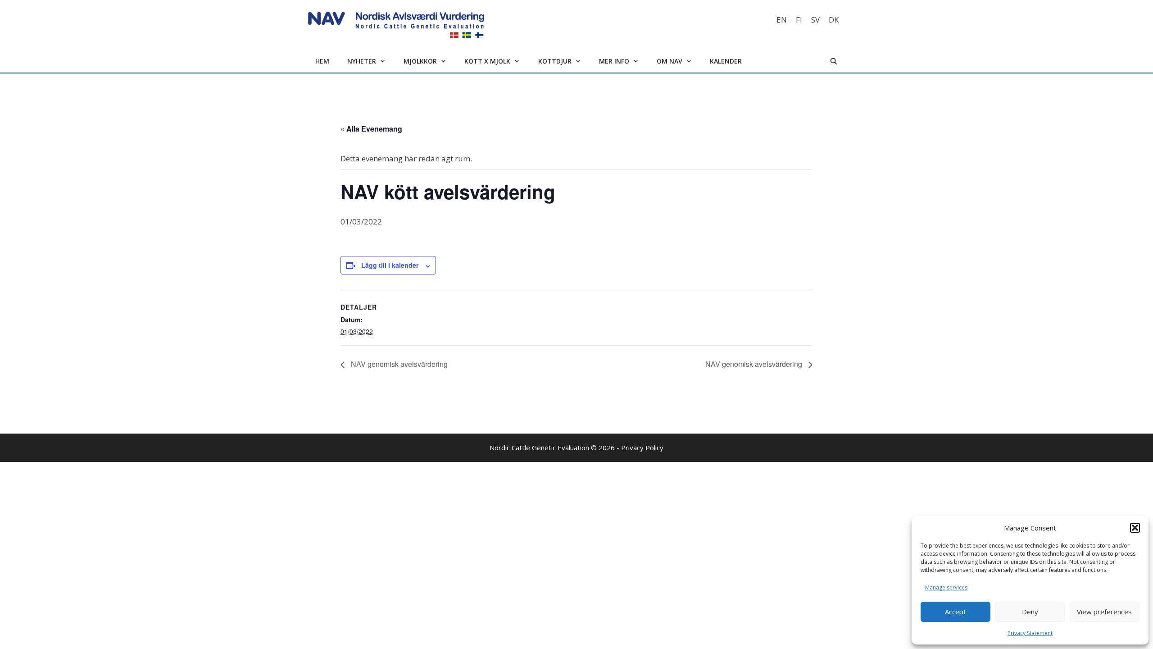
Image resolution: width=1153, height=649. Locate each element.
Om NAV (669, 61)
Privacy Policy (642, 447)
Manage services (946, 587)
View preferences (1104, 611)
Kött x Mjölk (487, 61)
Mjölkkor (420, 61)
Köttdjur (555, 61)
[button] (1134, 527)
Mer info (614, 61)
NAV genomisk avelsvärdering (398, 364)
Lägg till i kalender (389, 265)
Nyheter (361, 61)
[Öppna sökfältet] (834, 61)
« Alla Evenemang (371, 128)
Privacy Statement (1030, 633)
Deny (1030, 611)
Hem (322, 61)
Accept (955, 611)
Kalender (726, 61)
